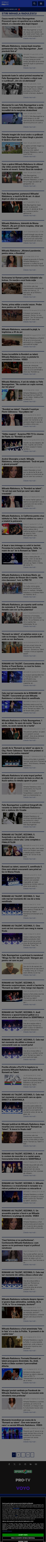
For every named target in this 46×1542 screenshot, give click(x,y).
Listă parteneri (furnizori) (7, 1531)
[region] (23, 1519)
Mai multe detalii (16, 1508)
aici (16, 1515)
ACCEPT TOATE (23, 1535)
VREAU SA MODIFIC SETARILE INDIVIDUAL (23, 1538)
